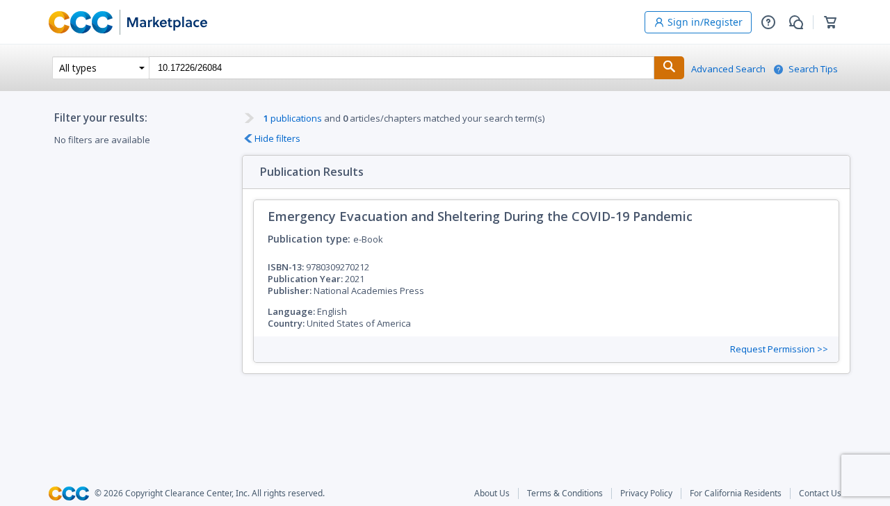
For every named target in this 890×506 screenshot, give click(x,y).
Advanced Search (728, 69)
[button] (768, 22)
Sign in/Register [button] (705, 21)
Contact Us (820, 493)
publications (293, 118)
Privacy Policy (646, 493)
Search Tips (813, 69)
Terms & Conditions (565, 493)
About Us (492, 493)
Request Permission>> (779, 349)
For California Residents (736, 493)
